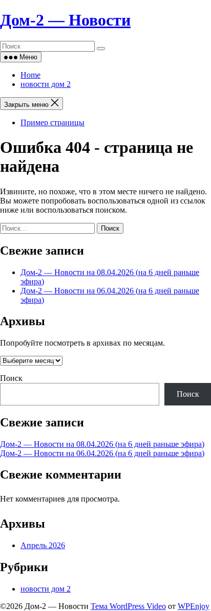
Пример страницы (52, 122)
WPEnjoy (193, 606)
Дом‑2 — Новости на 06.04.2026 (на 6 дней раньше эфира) (102, 453)
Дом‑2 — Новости (65, 20)
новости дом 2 (45, 84)
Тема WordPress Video (128, 606)
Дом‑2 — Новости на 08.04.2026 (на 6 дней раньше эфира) (102, 444)
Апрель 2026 (42, 545)
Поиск (11, 378)
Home (30, 75)
